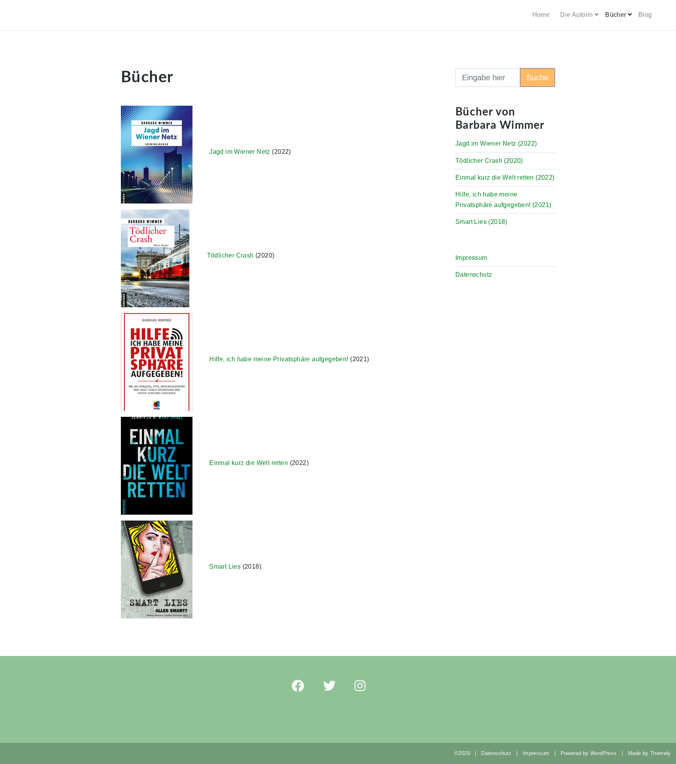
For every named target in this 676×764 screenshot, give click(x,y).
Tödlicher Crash (230, 255)
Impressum (471, 257)
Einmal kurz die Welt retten (248, 462)
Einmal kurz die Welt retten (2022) (505, 177)
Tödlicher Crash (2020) (489, 160)
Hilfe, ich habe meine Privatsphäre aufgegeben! (278, 359)
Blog (645, 14)
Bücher (615, 14)
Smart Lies (225, 566)
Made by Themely (652, 753)
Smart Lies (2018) (481, 221)
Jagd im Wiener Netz (239, 151)
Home (541, 14)
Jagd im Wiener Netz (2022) (496, 143)
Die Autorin (576, 14)
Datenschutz (473, 274)
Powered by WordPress (589, 753)
